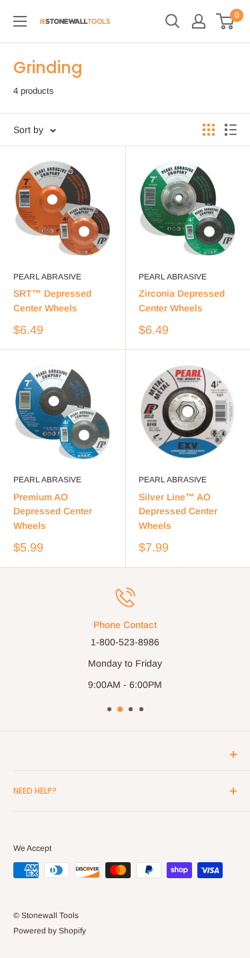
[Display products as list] (231, 130)
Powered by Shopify (49, 930)
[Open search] (172, 21)
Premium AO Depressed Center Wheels (52, 511)
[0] (225, 21)
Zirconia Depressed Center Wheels (182, 300)
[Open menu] (20, 21)
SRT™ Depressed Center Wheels (52, 300)
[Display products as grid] (209, 130)
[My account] (198, 21)
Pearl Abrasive (47, 276)
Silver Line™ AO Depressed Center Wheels (178, 511)
